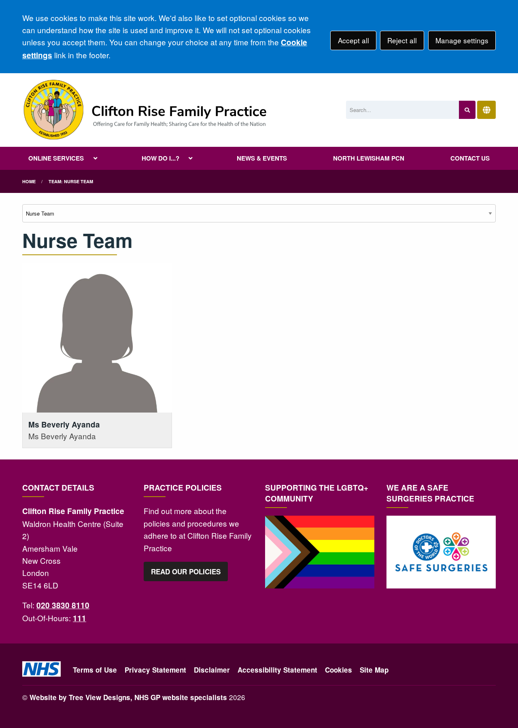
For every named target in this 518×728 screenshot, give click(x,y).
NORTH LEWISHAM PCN (368, 158)
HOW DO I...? (160, 158)
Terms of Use (95, 670)
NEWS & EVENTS (262, 158)
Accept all (353, 40)
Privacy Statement (155, 670)
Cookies (338, 670)
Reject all (402, 40)
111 (79, 618)
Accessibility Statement (277, 670)
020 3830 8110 (62, 605)
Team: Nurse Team (71, 181)
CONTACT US (470, 158)
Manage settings (461, 40)
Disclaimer (212, 670)
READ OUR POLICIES (186, 571)
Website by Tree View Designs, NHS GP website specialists (128, 697)
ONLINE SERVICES (56, 158)
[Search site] (467, 110)
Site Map (374, 670)
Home (29, 181)
